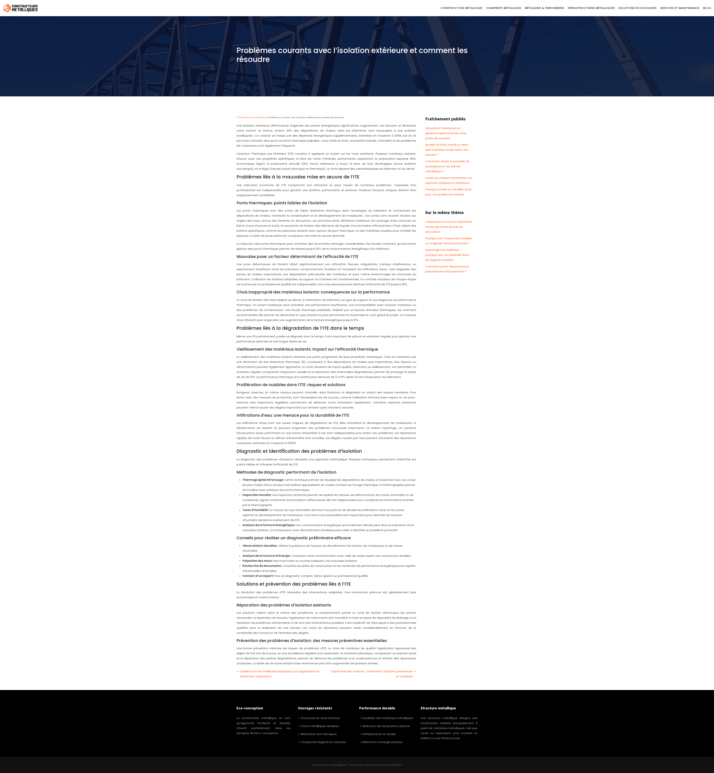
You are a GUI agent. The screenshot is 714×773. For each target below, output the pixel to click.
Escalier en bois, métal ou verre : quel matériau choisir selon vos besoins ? (447, 150)
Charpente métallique (503, 8)
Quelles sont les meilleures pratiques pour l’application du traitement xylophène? (280, 673)
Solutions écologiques (637, 8)
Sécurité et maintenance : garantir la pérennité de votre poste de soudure (445, 133)
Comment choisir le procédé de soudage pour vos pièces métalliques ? (447, 166)
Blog (707, 8)
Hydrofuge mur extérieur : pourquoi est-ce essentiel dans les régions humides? (447, 255)
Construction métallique (462, 8)
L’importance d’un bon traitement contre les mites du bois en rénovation (448, 227)
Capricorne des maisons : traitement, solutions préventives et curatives (372, 673)
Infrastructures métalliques (591, 8)
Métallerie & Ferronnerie (544, 8)
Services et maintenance (679, 8)
